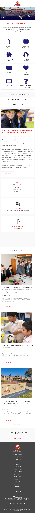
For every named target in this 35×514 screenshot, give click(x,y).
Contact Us (17, 474)
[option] (17, 21)
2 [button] (3, 18)
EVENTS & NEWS (17, 489)
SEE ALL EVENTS (17, 438)
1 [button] (1, 18)
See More (8, 173)
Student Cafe (17, 469)
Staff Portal (17, 466)
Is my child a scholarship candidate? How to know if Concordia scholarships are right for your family (17, 290)
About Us (17, 479)
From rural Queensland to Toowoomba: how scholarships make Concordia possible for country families (16, 403)
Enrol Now (17, 476)
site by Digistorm (17, 510)
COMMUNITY (17, 491)
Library (18, 464)
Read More (8, 307)
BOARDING (17, 486)
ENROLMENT (17, 484)
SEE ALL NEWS (17, 425)
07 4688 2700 (18, 191)
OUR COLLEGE (17, 481)
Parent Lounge (17, 471)
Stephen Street (18, 182)
